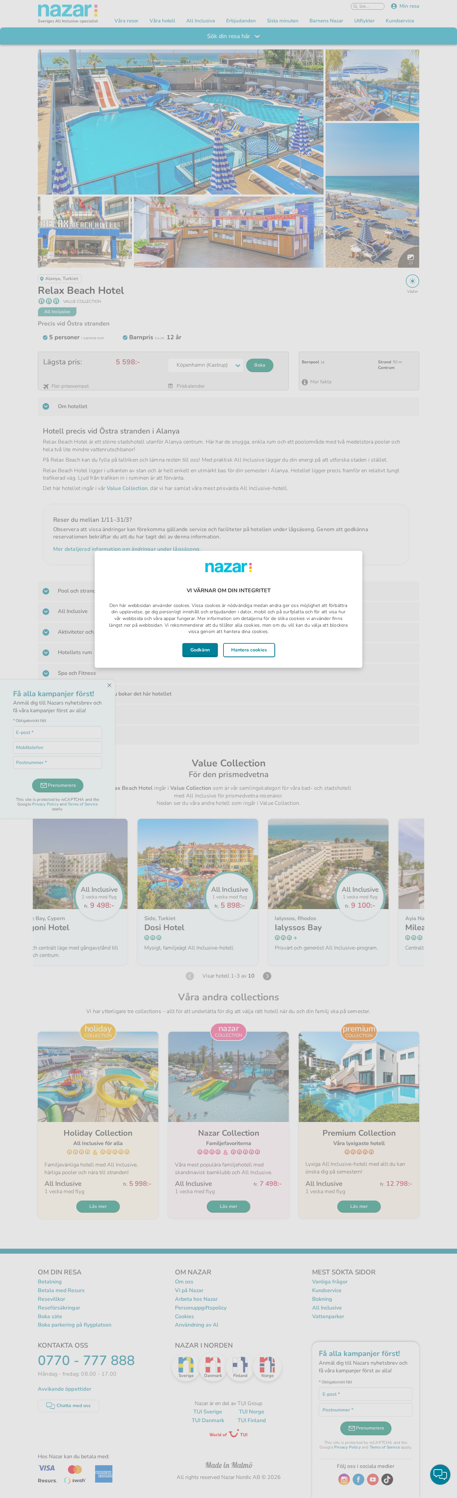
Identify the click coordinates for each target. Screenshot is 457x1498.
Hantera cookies (249, 650)
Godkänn (200, 650)
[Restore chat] (440, 1475)
